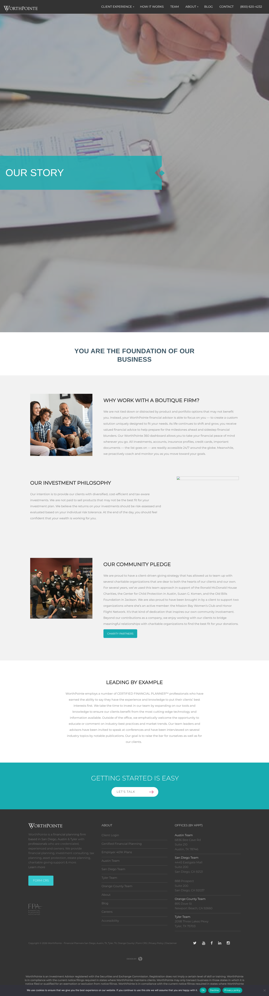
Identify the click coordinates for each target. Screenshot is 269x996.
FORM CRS (41, 880)
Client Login (110, 835)
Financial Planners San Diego (80, 943)
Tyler (73, 839)
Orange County (126, 943)
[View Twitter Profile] (195, 943)
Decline (214, 990)
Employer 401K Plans (117, 852)
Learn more (36, 867)
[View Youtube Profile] (203, 943)
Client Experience (117, 7)
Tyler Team (109, 878)
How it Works (152, 7)
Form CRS (141, 943)
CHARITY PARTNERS (120, 633)
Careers (107, 912)
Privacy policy (232, 990)
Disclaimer (171, 943)
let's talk (126, 792)
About (192, 7)
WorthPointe (55, 943)
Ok (203, 990)
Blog (208, 7)
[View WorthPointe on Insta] (228, 943)
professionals (37, 844)
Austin (62, 839)
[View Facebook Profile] (212, 943)
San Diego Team (113, 869)
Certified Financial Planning (122, 844)
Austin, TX (101, 943)
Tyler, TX (112, 943)
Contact (226, 7)
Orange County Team (117, 886)
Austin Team (111, 861)
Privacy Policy (156, 943)
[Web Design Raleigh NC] (134, 959)
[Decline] (264, 990)
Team (174, 7)
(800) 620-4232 (251, 7)
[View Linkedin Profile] (219, 943)
